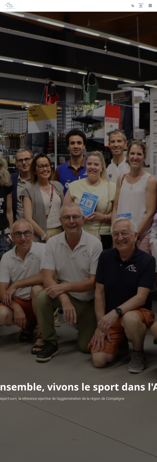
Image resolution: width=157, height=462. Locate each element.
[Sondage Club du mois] (140, 6)
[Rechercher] (133, 6)
